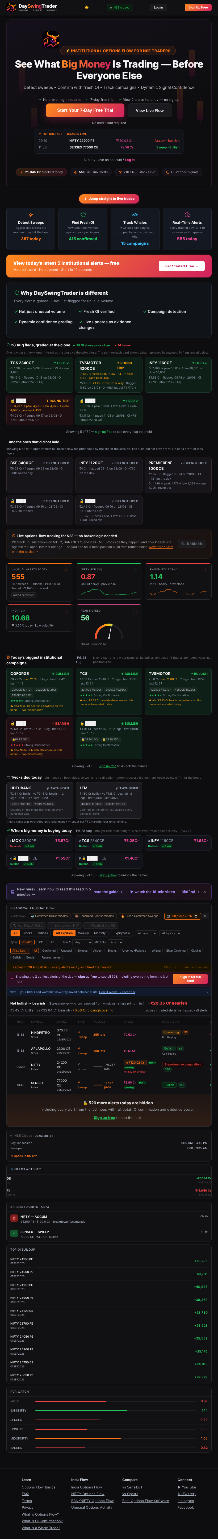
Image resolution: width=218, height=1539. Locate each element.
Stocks (27, 933)
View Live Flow (150, 110)
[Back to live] (205, 916)
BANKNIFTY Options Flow (92, 1501)
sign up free (103, 432)
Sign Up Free (198, 7)
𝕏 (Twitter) (187, 1494)
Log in (158, 7)
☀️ (86, 7)
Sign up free (104, 1117)
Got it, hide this (192, 544)
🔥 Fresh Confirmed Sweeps (139, 916)
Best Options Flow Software (145, 1501)
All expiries (64, 933)
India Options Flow (86, 1487)
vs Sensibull (132, 1487)
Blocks (112, 950)
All (15, 933)
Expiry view (122, 933)
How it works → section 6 (117, 992)
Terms (27, 1501)
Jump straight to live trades (112, 199)
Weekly (83, 933)
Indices (42, 933)
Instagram (186, 1501)
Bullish (16, 957)
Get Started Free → (182, 266)
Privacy (27, 1507)
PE (52, 942)
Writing (156, 950)
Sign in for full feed (190, 979)
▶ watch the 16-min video (152, 892)
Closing (196, 950)
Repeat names (51, 957)
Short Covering (176, 950)
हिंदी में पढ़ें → (190, 892)
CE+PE (27, 942)
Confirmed (49, 950)
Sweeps (82, 950)
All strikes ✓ (20, 950)
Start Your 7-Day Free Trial (85, 110)
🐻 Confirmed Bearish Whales (94, 916)
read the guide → (108, 892)
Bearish (31, 957)
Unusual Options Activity (91, 1507)
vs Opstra (130, 1494)
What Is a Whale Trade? (41, 1528)
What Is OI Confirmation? (42, 1521)
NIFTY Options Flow (87, 1494)
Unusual (66, 950)
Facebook (186, 1507)
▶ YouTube (187, 1487)
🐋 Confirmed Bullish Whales (49, 916)
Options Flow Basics (38, 1487)
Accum (97, 950)
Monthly (100, 933)
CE (41, 942)
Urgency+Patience (134, 950)
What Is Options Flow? (40, 1514)
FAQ (25, 1494)
